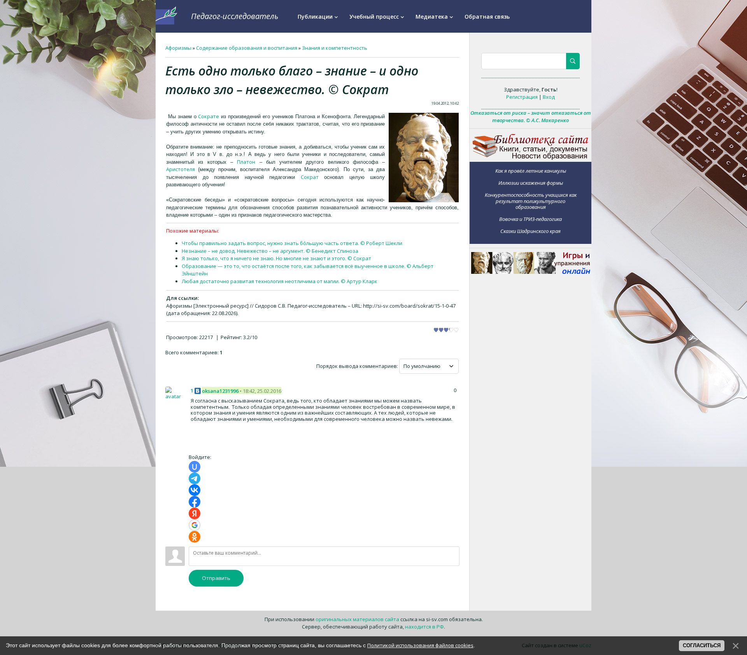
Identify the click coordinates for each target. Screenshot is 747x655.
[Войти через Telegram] (194, 478)
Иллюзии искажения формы (530, 182)
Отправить (216, 577)
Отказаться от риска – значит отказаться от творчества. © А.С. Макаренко (530, 116)
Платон (246, 161)
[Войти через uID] (194, 467)
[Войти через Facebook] (194, 502)
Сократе (208, 116)
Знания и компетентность (334, 47)
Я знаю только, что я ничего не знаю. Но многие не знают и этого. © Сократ (276, 258)
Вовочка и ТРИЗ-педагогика (530, 218)
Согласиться (702, 645)
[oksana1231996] (175, 393)
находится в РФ (424, 626)
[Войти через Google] (194, 525)
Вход (549, 96)
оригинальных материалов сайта (357, 619)
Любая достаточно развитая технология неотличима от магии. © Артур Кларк (279, 281)
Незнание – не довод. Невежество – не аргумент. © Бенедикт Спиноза (270, 250)
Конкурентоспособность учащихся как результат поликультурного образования (531, 200)
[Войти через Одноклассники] (194, 537)
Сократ (310, 176)
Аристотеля (180, 169)
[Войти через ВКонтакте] (194, 490)
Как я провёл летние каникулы (530, 170)
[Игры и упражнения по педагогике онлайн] (530, 271)
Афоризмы (178, 47)
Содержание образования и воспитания (246, 47)
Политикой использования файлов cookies (420, 645)
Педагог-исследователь (234, 16)
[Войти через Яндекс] (194, 513)
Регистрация (522, 96)
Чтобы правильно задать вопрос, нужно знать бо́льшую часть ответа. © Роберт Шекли (292, 243)
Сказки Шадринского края (530, 231)
